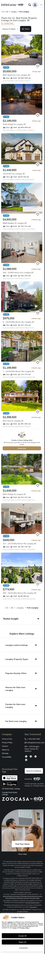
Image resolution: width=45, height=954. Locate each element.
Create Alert (22, 448)
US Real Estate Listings (11, 789)
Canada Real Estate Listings (9, 793)
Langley (20, 608)
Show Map (22, 854)
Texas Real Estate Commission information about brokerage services (22, 896)
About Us (5, 750)
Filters (27, 29)
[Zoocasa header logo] (12, 5)
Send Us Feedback (33, 771)
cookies (10, 922)
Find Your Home (22, 844)
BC (12, 608)
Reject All (22, 942)
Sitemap (5, 753)
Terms (14, 928)
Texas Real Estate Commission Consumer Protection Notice (22, 898)
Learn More (33, 907)
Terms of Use (7, 739)
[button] (22, 618)
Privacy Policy (7, 742)
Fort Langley (32, 608)
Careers (5, 746)
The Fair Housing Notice (32, 902)
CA (6, 608)
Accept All (22, 936)
